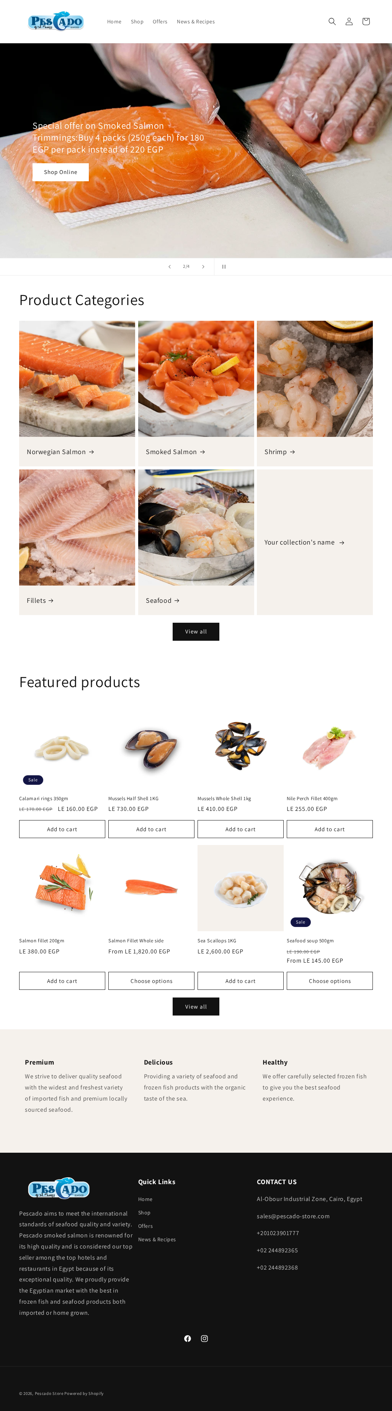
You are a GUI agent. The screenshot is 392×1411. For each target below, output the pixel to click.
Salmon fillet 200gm (41, 941)
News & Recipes (157, 1239)
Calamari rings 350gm (44, 799)
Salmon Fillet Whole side (135, 941)
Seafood (159, 600)
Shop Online (60, 171)
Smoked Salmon (171, 451)
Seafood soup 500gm (310, 941)
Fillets (36, 600)
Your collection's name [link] (300, 542)
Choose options (152, 980)
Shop (144, 1212)
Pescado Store (49, 1393)
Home (145, 1199)
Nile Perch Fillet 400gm (312, 799)
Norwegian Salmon (56, 451)
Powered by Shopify (84, 1393)
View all (196, 631)
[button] (332, 21)
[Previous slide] (169, 266)
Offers (145, 1225)
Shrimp (276, 451)
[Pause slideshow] (222, 266)
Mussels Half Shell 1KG (133, 799)
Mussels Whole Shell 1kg (225, 799)
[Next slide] (203, 266)
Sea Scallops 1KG (217, 941)
